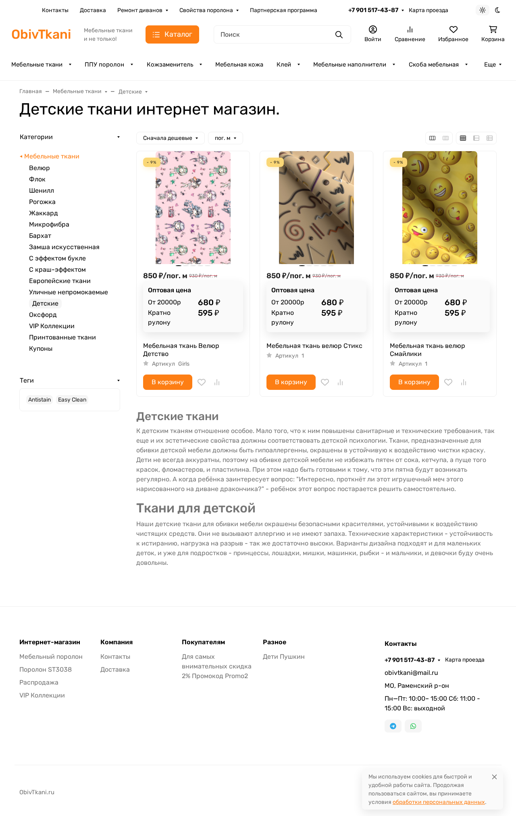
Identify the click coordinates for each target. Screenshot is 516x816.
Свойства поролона (206, 10)
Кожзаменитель (170, 64)
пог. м (223, 138)
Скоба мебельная (434, 64)
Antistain (39, 399)
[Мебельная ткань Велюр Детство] (193, 207)
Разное (274, 642)
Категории (36, 137)
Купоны (40, 348)
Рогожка (42, 202)
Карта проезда (428, 10)
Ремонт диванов (139, 10)
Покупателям (203, 642)
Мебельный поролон (51, 656)
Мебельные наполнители (349, 64)
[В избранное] (202, 382)
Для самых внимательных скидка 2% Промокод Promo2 (217, 666)
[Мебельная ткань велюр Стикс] (316, 207)
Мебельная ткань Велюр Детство (181, 350)
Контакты (55, 10)
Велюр (39, 168)
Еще (490, 64)
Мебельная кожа (239, 64)
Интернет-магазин (49, 642)
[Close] (494, 776)
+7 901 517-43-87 (373, 10)
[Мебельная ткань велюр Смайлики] (439, 207)
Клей (284, 64)
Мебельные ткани (36, 64)
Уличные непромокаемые (68, 292)
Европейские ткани (60, 281)
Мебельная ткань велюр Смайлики (427, 350)
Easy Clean (72, 399)
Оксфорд (43, 314)
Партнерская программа (283, 10)
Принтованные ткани (62, 337)
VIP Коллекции (52, 326)
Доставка (93, 10)
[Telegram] (393, 726)
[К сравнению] (217, 382)
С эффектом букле (57, 258)
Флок (37, 179)
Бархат (40, 235)
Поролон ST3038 (45, 669)
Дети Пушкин (284, 656)
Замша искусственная (64, 247)
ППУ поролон (104, 64)
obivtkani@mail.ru (411, 673)
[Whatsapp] (413, 726)
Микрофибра (49, 224)
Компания (116, 642)
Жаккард (43, 213)
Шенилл (41, 190)
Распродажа (38, 682)
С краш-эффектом (57, 269)
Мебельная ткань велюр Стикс (314, 346)
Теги (27, 380)
